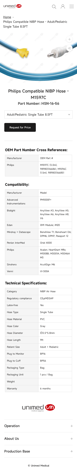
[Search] (54, 6)
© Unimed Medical (38, 465)
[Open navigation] (71, 6)
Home (7, 17)
